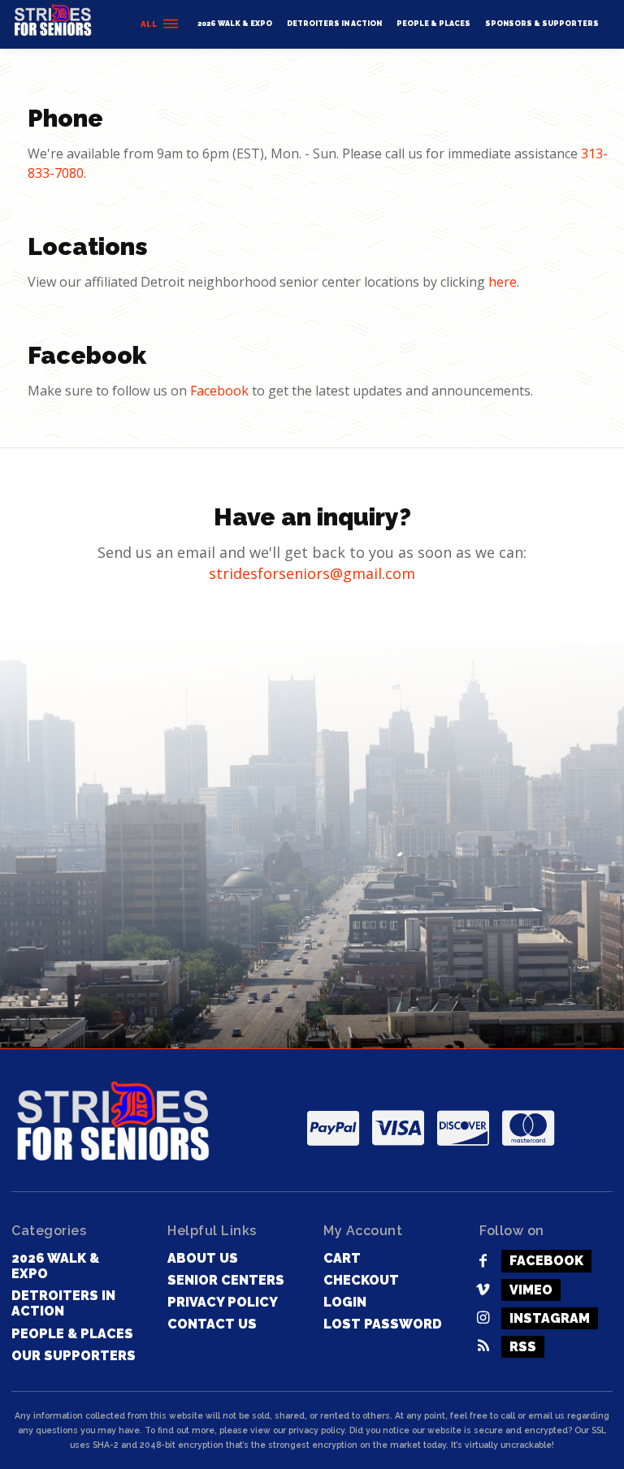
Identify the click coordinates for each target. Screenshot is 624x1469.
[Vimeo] (483, 1290)
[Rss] (483, 1347)
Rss (522, 1347)
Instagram (549, 1318)
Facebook (219, 391)
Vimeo (530, 1290)
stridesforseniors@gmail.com (312, 573)
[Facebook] (483, 1261)
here (502, 282)
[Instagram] (483, 1318)
